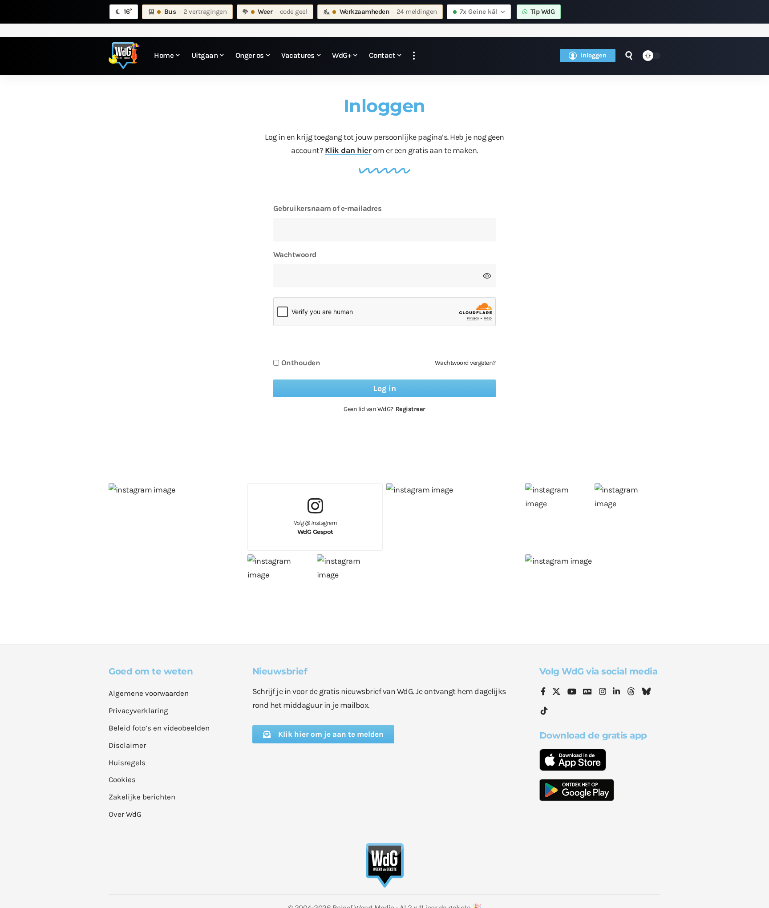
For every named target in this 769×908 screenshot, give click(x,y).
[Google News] (587, 692)
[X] (556, 692)
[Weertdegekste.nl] (124, 55)
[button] (414, 56)
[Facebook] (543, 692)
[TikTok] (544, 711)
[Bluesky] (646, 692)
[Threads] (631, 692)
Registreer (410, 409)
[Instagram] (602, 692)
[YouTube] (572, 692)
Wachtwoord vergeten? (465, 363)
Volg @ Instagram (315, 527)
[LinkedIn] (616, 692)
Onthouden (300, 363)
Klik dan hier (348, 150)
